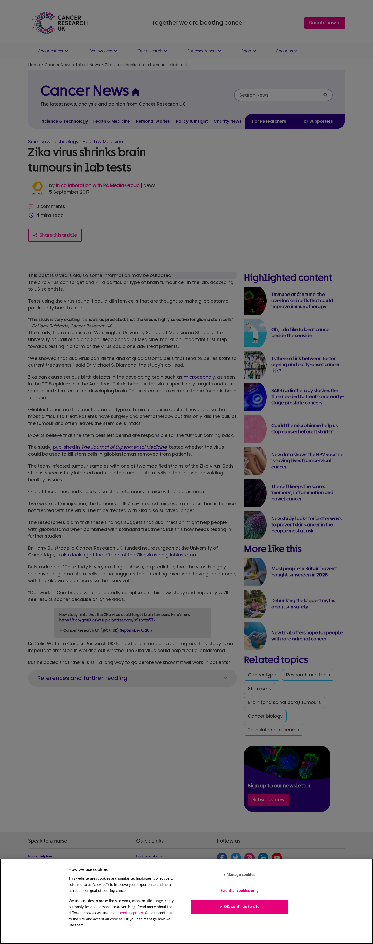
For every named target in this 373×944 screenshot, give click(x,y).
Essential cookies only (239, 891)
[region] (186, 901)
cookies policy (131, 913)
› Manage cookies (239, 875)
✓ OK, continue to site (239, 907)
